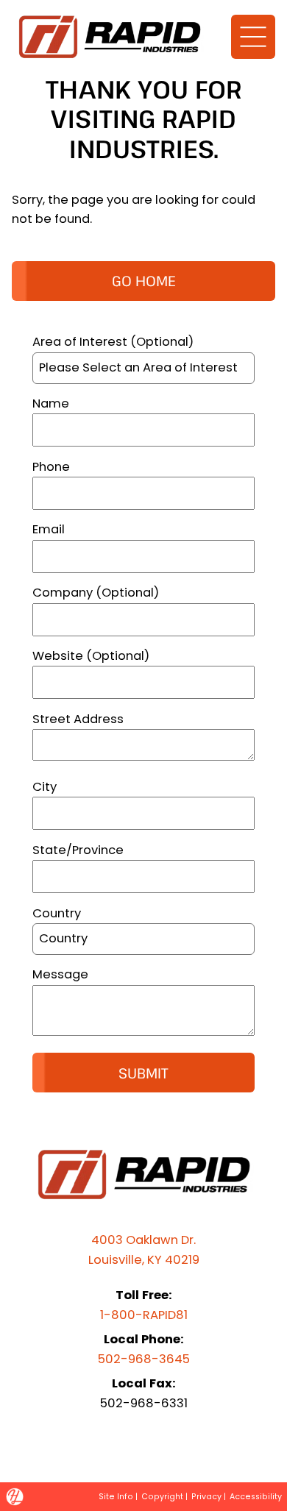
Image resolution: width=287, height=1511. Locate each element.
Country (56, 913)
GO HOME (144, 281)
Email (48, 529)
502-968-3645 (144, 1359)
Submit (143, 1073)
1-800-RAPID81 (144, 1314)
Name (50, 403)
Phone (51, 466)
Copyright (162, 1496)
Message (60, 974)
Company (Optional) (95, 592)
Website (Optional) (90, 655)
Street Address (78, 719)
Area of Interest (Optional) (113, 341)
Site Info (116, 1496)
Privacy (206, 1496)
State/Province (78, 850)
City (44, 786)
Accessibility (256, 1496)
